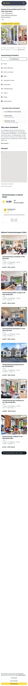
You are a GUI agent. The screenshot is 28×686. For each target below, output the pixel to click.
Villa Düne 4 (22, 49)
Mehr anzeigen (4, 143)
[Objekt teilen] (2, 19)
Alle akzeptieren (14, 683)
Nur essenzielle (14, 680)
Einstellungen (14, 677)
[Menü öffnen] (23, 3)
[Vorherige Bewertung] (12, 220)
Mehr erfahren (22, 675)
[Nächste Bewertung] (16, 220)
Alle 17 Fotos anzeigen (20, 42)
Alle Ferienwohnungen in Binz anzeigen (13, 453)
